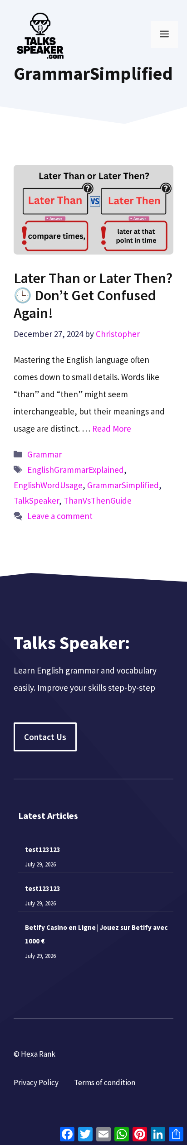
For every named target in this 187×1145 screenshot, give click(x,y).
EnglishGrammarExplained (75, 469)
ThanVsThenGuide (98, 500)
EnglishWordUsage (48, 485)
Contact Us (45, 736)
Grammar (44, 454)
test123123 (42, 849)
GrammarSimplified (123, 485)
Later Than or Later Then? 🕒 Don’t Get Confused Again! (93, 295)
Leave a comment (60, 515)
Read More (111, 428)
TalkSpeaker (36, 500)
